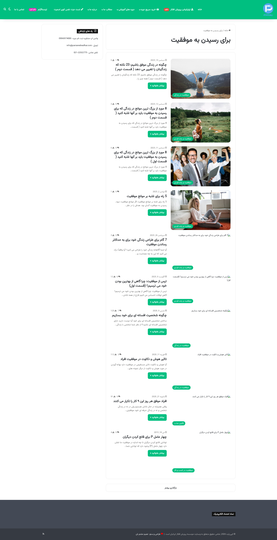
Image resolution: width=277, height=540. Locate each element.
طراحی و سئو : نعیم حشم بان (148, 534)
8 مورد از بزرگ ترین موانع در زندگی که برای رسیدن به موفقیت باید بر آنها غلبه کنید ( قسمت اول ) (140, 157)
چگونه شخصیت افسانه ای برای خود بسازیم (139, 315)
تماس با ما (19, 9)
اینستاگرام (39, 9)
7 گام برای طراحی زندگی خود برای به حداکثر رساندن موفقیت (140, 242)
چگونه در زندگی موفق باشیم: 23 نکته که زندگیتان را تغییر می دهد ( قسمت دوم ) (141, 67)
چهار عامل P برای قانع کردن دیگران (145, 437)
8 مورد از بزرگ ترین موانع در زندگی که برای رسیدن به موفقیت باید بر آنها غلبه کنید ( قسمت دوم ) (140, 113)
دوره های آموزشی (126, 9)
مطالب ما (107, 9)
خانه (200, 9)
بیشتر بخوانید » (157, 85)
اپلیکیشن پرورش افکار (178, 9)
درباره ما (93, 9)
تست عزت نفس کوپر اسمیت (67, 9)
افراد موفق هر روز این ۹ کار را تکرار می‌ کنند (140, 401)
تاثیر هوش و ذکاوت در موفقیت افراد (144, 359)
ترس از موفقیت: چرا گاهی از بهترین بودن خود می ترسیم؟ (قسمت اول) (141, 283)
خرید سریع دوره (148, 9)
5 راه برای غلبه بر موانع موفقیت (147, 196)
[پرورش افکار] (268, 9)
